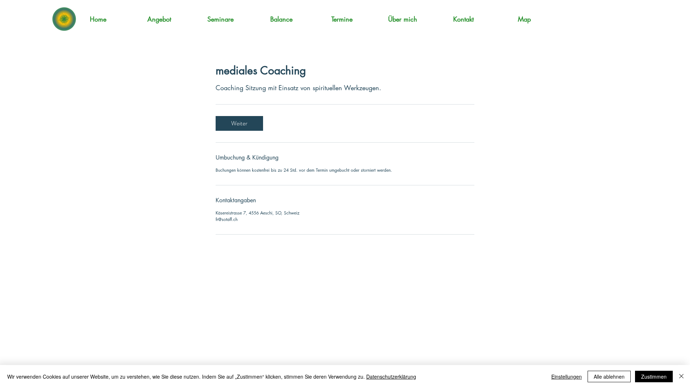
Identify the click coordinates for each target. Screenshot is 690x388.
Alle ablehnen (609, 376)
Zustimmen (654, 376)
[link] (239, 123)
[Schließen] (681, 376)
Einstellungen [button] (566, 376)
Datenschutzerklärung (391, 376)
